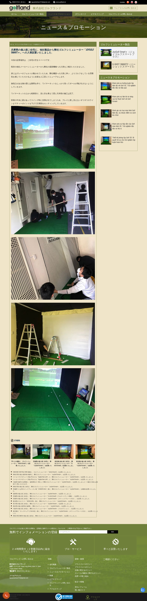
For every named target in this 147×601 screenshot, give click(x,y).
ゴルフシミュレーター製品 (33, 14)
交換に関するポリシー (83, 570)
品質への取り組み (82, 576)
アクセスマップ (56, 588)
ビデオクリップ (97, 14)
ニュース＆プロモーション (59, 14)
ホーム (14, 14)
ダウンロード (80, 14)
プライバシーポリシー (83, 564)
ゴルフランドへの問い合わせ (120, 14)
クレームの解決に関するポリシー (88, 573)
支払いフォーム (81, 587)
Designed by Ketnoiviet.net (14, 598)
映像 (51, 575)
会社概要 (53, 564)
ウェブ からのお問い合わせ (125, 7)
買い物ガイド (80, 590)
